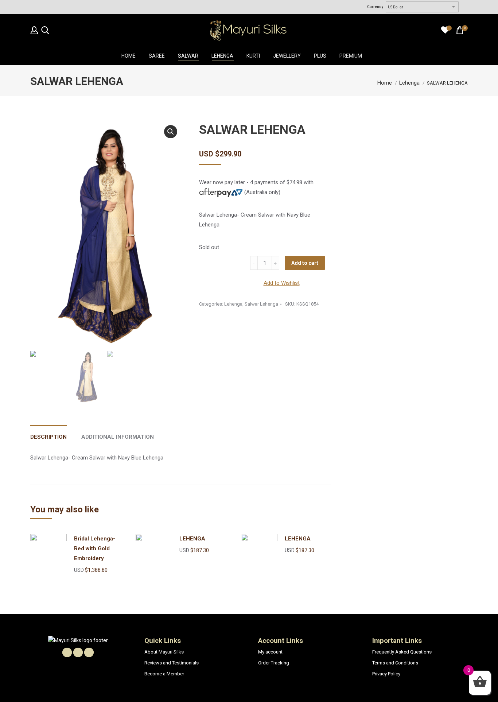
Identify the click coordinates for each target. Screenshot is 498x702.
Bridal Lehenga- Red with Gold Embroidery (94, 548)
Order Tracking (273, 663)
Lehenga (409, 82)
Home (384, 82)
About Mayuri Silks (164, 652)
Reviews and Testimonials (171, 663)
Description (48, 437)
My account (270, 652)
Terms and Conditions (395, 663)
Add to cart (304, 263)
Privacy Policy (386, 673)
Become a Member (164, 673)
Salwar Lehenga (261, 304)
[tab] (48, 433)
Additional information (117, 437)
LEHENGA (192, 538)
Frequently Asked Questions (402, 652)
